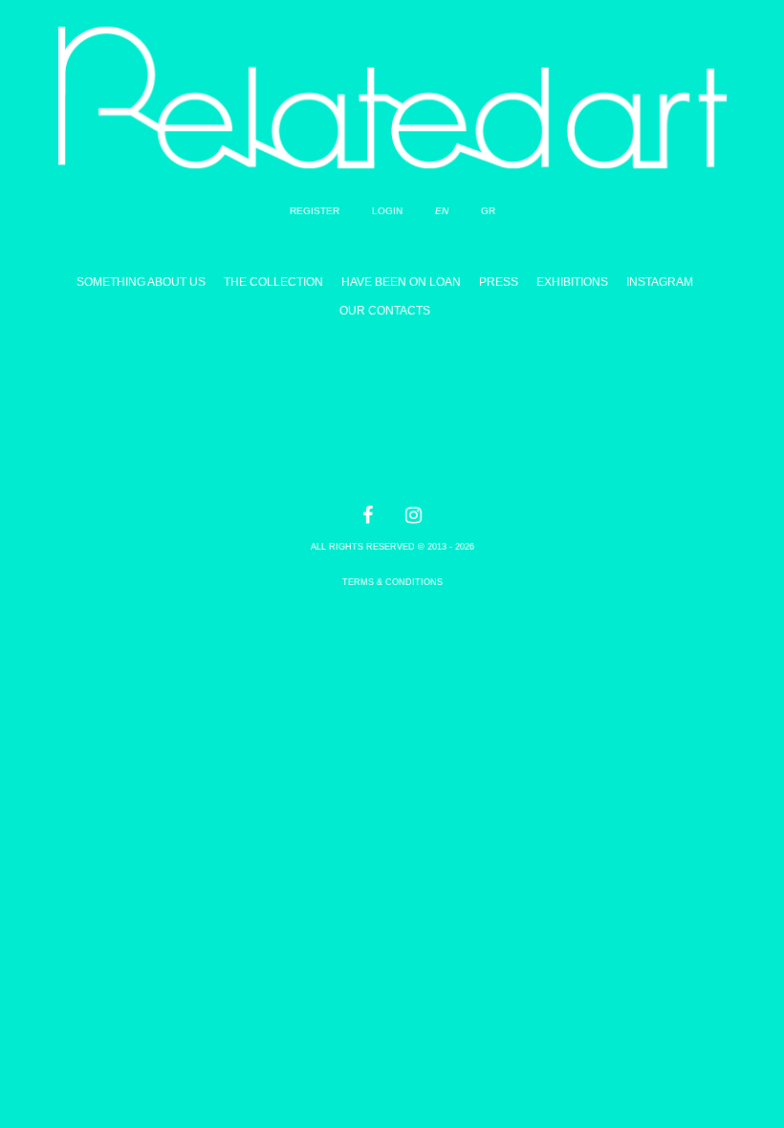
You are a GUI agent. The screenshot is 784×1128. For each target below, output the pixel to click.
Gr (488, 211)
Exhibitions (572, 282)
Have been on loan (401, 282)
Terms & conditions (392, 582)
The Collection (273, 282)
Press (498, 282)
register (314, 211)
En (441, 211)
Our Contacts (384, 310)
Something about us (141, 282)
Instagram (659, 282)
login (387, 211)
